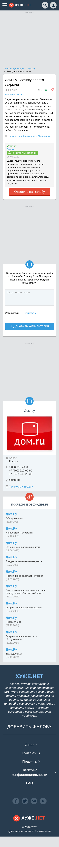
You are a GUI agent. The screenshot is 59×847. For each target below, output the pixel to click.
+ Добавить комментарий (29, 326)
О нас (29, 745)
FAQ (29, 783)
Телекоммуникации (21, 486)
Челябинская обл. (27, 136)
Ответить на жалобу (29, 191)
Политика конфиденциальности (29, 772)
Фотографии (12, 313)
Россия (12, 136)
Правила (29, 761)
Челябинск (44, 136)
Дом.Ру (11, 514)
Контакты (29, 753)
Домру (10, 149)
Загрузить (30, 313)
